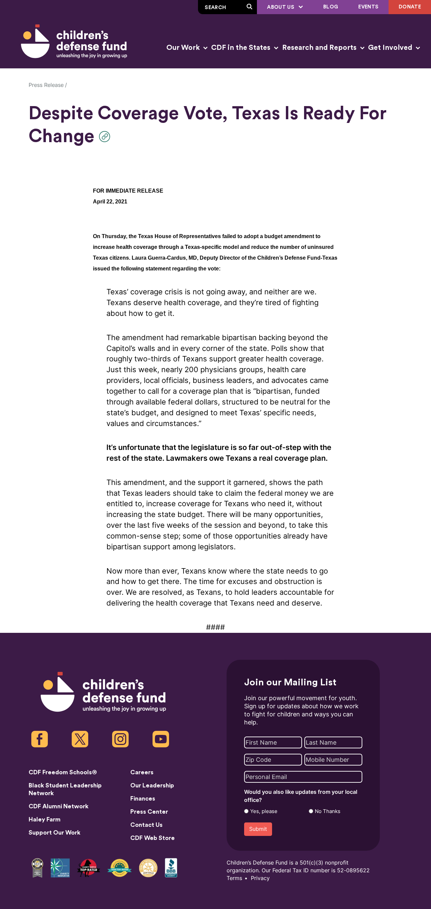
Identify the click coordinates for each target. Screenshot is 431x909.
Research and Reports (320, 47)
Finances (142, 799)
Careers (142, 772)
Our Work (183, 47)
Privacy (260, 878)
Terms (234, 878)
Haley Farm (45, 819)
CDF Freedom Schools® (63, 772)
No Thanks (327, 811)
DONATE (410, 6)
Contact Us (146, 825)
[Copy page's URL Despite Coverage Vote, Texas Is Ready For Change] (106, 136)
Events (368, 6)
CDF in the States (241, 47)
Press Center (149, 812)
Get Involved (391, 47)
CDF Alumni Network (59, 806)
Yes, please (263, 811)
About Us (281, 7)
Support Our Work (54, 833)
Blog (330, 6)
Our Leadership (152, 785)
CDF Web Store (152, 838)
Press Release (46, 85)
